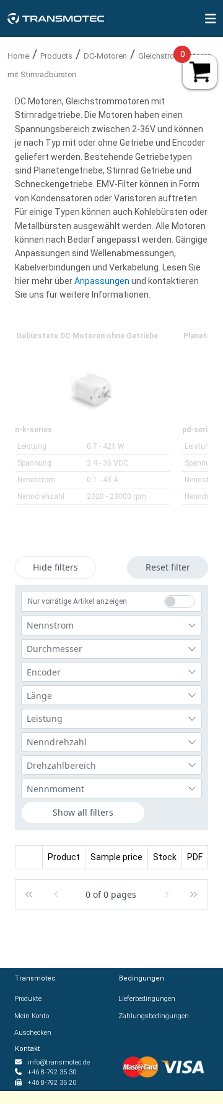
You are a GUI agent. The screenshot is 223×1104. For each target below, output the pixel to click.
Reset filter (168, 567)
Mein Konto (32, 1016)
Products (56, 56)
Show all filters (83, 812)
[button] (28, 894)
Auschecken (33, 1033)
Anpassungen (102, 281)
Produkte (28, 999)
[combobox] (111, 625)
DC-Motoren (105, 56)
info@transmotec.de (59, 1062)
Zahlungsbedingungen (154, 1016)
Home (18, 56)
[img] (210, 18)
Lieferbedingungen (147, 999)
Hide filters (55, 567)
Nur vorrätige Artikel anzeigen (77, 601)
